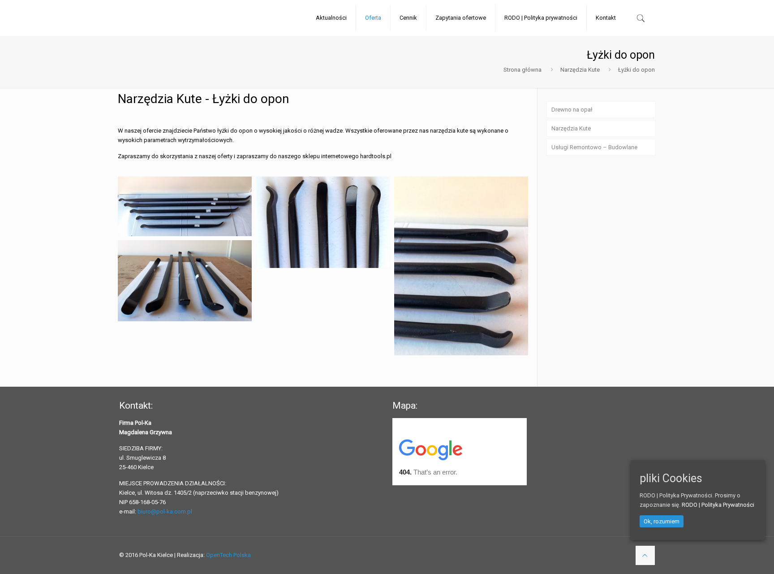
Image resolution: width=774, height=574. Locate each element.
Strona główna (522, 69)
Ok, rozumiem (661, 521)
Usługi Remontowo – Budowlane (594, 147)
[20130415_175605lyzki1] (323, 222)
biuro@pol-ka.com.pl (165, 511)
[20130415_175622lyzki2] (461, 266)
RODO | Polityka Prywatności (718, 504)
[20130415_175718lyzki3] (185, 280)
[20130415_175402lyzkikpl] (185, 206)
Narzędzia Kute (580, 69)
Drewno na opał (572, 109)
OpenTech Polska (228, 555)
